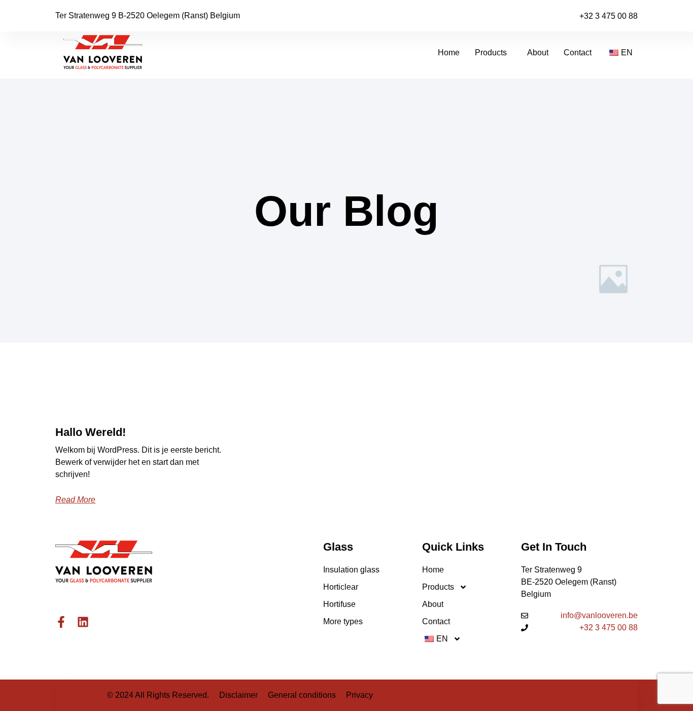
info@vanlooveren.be (599, 615)
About (537, 52)
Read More (75, 499)
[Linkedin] (83, 622)
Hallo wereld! (90, 432)
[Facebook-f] (61, 622)
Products (491, 52)
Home (449, 52)
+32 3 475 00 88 (608, 16)
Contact (578, 52)
